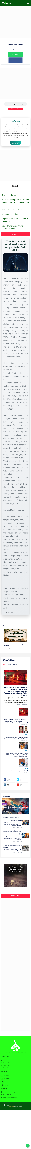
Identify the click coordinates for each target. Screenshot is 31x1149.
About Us (5, 1068)
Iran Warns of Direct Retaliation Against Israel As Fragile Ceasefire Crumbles (12, 844)
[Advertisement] (15, 22)
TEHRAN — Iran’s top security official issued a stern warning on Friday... (12, 849)
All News (15, 664)
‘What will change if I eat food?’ (19, 770)
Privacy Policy (7, 1065)
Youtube (6, 1081)
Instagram (7, 1078)
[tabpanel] (15, 876)
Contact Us (6, 1063)
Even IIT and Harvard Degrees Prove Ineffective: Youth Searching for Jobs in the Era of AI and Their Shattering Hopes (12, 832)
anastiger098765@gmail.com (10, 1097)
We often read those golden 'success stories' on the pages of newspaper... (12, 838)
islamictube (11, 1106)
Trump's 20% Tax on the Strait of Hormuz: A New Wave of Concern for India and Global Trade (15, 808)
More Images (15, 895)
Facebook (16, 60)
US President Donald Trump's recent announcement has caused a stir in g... (12, 824)
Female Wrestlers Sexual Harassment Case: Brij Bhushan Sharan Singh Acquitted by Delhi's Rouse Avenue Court (16, 754)
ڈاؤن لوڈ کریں (15, 143)
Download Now (16, 109)
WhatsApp (16, 54)
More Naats (15, 234)
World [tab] (9, 664)
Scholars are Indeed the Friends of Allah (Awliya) (13, 644)
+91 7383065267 (7, 1094)
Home (4, 1060)
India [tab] (4, 664)
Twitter (6, 1085)
